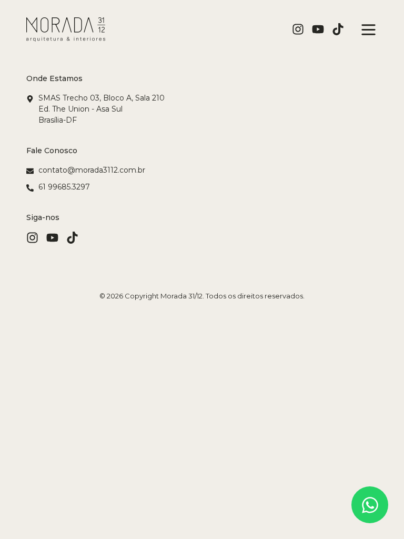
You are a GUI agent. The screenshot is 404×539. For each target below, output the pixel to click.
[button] (366, 29)
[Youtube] (318, 29)
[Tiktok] (338, 29)
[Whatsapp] (369, 504)
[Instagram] (298, 29)
